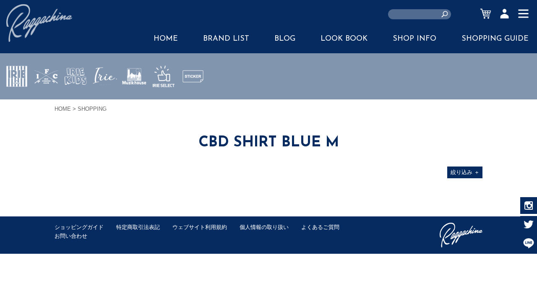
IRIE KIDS (75, 101)
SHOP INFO (414, 39)
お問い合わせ (71, 236)
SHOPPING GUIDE (495, 39)
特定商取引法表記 (138, 227)
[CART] (485, 13)
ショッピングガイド (79, 227)
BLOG (284, 39)
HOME (166, 39)
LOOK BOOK (344, 39)
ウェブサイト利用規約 (199, 227)
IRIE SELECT (163, 101)
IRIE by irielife (16, 101)
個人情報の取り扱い (264, 227)
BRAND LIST (226, 39)
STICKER (193, 96)
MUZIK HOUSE (134, 101)
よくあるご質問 (320, 227)
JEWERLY (104, 96)
